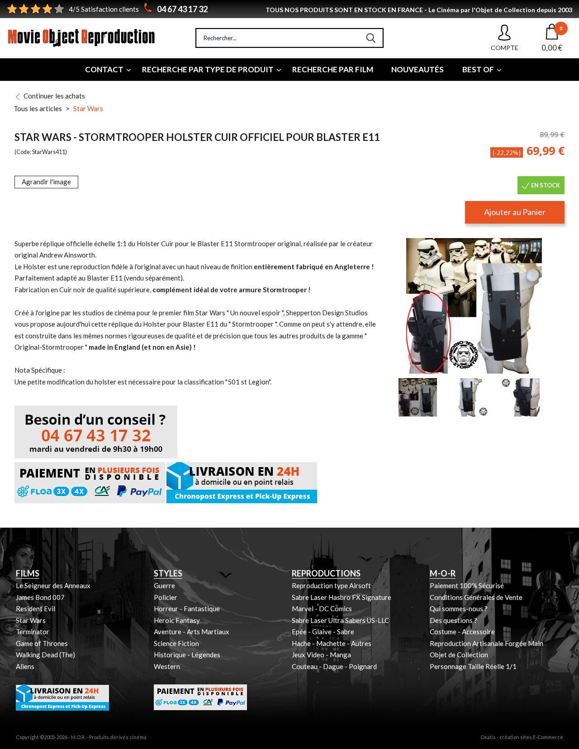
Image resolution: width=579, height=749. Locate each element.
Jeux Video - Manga (321, 655)
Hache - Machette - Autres (331, 643)
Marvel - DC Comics (322, 608)
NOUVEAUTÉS (417, 69)
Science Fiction (176, 643)
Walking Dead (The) (45, 655)
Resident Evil (35, 608)
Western (167, 666)
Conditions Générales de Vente (476, 597)
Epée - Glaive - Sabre (323, 631)
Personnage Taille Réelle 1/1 (473, 666)
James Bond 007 (40, 597)
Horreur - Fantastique (187, 608)
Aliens (25, 666)
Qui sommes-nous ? (459, 608)
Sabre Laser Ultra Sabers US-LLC (340, 620)
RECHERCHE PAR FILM (332, 69)
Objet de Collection (459, 655)
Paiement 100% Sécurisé (467, 585)
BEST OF (478, 69)
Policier (165, 597)
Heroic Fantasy (177, 620)
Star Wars (88, 108)
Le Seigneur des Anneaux (53, 585)
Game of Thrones (42, 643)
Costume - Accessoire (462, 631)
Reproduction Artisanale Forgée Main (486, 643)
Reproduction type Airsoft (331, 585)
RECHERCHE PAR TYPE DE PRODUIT (208, 69)
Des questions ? (453, 620)
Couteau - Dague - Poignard (334, 666)
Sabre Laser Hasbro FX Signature (341, 597)
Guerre (164, 585)
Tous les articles (38, 108)
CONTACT (104, 69)
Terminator (32, 631)
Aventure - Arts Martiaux (191, 631)
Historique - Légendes (187, 655)
